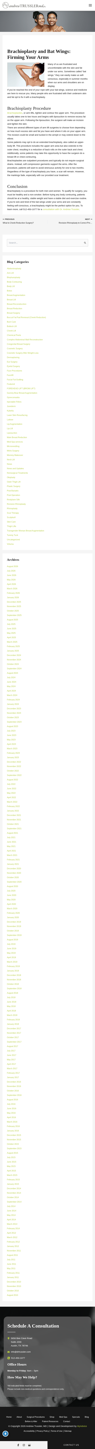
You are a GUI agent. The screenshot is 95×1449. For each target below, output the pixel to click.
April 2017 (11, 1064)
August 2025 (12, 620)
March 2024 (12, 695)
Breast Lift (11, 300)
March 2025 (12, 642)
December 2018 (14, 975)
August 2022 (12, 780)
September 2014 (14, 1202)
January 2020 (13, 917)
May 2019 (11, 953)
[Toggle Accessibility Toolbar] (5, 1434)
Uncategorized (13, 540)
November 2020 (14, 873)
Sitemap (67, 1431)
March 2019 (12, 962)
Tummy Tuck (12, 535)
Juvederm (11, 406)
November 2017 (14, 1033)
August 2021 (12, 833)
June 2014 (11, 1211)
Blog (87, 1417)
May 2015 (11, 1166)
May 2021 (11, 846)
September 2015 (14, 1148)
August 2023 (12, 726)
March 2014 (12, 1224)
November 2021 (14, 820)
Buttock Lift (12, 326)
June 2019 (11, 948)
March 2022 (12, 802)
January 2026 (13, 597)
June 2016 (11, 1108)
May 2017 (11, 1060)
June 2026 (11, 575)
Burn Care (11, 322)
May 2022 (11, 793)
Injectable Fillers (14, 402)
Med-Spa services (15, 442)
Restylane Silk (13, 500)
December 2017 (14, 1028)
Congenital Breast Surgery (18, 344)
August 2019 (12, 940)
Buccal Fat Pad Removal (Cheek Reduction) (26, 317)
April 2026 (11, 584)
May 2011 (11, 1268)
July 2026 (11, 571)
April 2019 (11, 957)
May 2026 (11, 580)
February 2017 (13, 1073)
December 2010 (14, 1282)
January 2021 (13, 864)
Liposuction (12, 433)
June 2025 (11, 629)
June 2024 (11, 682)
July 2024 (11, 677)
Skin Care (11, 522)
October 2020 (13, 877)
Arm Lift (10, 273)
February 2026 (13, 593)
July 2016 (11, 1104)
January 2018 (13, 1024)
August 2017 (12, 1046)
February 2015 (13, 1180)
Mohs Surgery (13, 451)
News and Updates (15, 468)
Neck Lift (11, 460)
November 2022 (14, 766)
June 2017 (11, 1055)
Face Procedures (14, 371)
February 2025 (13, 646)
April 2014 (11, 1220)
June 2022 (11, 789)
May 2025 (11, 633)
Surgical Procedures (36, 1417)
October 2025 (13, 611)
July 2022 (11, 784)
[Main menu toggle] (90, 5)
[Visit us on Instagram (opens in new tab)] (24, 1445)
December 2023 (14, 709)
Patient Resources (50, 1421)
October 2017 (13, 1037)
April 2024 (11, 691)
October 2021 (13, 824)
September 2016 (14, 1095)
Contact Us (71, 1445)
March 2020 (12, 908)
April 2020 (11, 904)
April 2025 (11, 637)
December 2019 (14, 922)
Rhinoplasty (12, 508)
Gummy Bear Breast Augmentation (22, 393)
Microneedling (13, 446)
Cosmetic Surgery (15, 348)
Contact (66, 1421)
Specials (76, 1417)
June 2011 (11, 1264)
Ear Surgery (12, 362)
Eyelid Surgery (13, 366)
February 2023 (13, 753)
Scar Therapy (13, 513)
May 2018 (11, 1006)
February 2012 (13, 1242)
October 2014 (13, 1197)
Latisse (10, 420)
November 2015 (14, 1140)
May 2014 (11, 1215)
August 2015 (12, 1153)
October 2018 (13, 984)
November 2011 (14, 1251)
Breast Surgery (13, 313)
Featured (11, 384)
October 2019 (13, 931)
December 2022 (14, 762)
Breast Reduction (14, 308)
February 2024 (13, 700)
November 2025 (14, 606)
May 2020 (11, 900)
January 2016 (13, 1131)
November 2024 (14, 660)
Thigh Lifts (11, 526)
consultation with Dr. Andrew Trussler (61, 209)
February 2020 (13, 913)
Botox (9, 291)
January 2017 (13, 1077)
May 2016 (11, 1113)
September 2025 (14, 615)
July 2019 (11, 944)
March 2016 (12, 1122)
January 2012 (13, 1246)
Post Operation (13, 495)
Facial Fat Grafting (15, 380)
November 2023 (14, 713)
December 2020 (14, 868)
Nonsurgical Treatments (17, 473)
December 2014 (14, 1188)
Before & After (31, 1421)
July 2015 (11, 1157)
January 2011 (13, 1277)
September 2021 (14, 829)
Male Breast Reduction (17, 437)
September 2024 (14, 669)
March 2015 (12, 1175)
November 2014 (14, 1193)
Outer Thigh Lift (13, 482)
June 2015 (11, 1162)
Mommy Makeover (15, 455)
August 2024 (12, 673)
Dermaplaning (13, 357)
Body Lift (11, 286)
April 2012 (11, 1233)
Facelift (10, 375)
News (9, 464)
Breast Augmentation (16, 295)
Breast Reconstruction (16, 304)
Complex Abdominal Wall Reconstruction (25, 340)
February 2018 (13, 1020)
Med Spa (63, 1417)
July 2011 (11, 1260)
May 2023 (11, 740)
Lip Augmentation (14, 424)
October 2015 (13, 1144)
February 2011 (13, 1273)
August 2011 (12, 1255)
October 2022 (13, 771)
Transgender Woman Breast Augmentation (25, 531)
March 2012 (12, 1237)
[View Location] (9, 1338)
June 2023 (11, 735)
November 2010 (14, 1286)
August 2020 (12, 886)
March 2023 (12, 749)
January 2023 (13, 757)
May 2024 (11, 686)
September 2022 (14, 775)
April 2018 (11, 1011)
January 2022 (13, 811)
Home (9, 1417)
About (19, 1417)
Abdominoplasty (14, 268)
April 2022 (11, 797)
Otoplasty (11, 477)
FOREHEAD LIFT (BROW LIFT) (21, 388)
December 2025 (14, 602)
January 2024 (13, 704)
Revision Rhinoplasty (16, 504)
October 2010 (13, 1291)
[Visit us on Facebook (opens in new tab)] (18, 1445)
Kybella (10, 411)
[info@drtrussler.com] (19, 1352)
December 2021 (14, 815)
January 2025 (13, 651)
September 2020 (14, 882)
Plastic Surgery (13, 486)
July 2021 (11, 837)
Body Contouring (14, 282)
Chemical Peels (14, 335)
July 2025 (11, 624)
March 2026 (12, 589)
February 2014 (13, 1228)
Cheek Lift (11, 331)
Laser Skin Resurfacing (17, 415)
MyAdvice (82, 1426)
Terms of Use (56, 1431)
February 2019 (13, 966)
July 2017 (11, 1051)
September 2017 (14, 1042)
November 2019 (14, 926)
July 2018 (11, 997)
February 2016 (13, 1126)
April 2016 (11, 1117)
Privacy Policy (42, 1431)
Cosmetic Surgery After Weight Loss (22, 353)
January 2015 (13, 1184)
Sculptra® (11, 517)
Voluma (10, 544)
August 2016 (12, 1100)
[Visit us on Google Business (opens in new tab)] (29, 1445)
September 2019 (14, 935)
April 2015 (11, 1171)
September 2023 (14, 722)
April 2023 (11, 744)
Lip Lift (10, 428)
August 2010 (12, 1295)
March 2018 (12, 1015)
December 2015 (14, 1135)
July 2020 (11, 891)
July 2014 (11, 1206)
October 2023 (13, 717)
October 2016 (13, 1091)
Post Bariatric (13, 491)
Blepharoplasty (13, 277)
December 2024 (14, 655)
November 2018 (14, 980)
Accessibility (29, 1431)
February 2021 (13, 860)
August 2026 (12, 566)
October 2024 (13, 664)
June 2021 (11, 842)
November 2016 (14, 1086)
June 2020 (11, 895)
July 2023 (11, 731)
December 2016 (14, 1082)
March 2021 (12, 855)
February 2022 (13, 806)
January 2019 (13, 971)
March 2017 (12, 1068)
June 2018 (11, 1002)
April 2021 (11, 851)
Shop (52, 1417)
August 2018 (12, 993)
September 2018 (14, 988)
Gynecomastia (13, 397)
